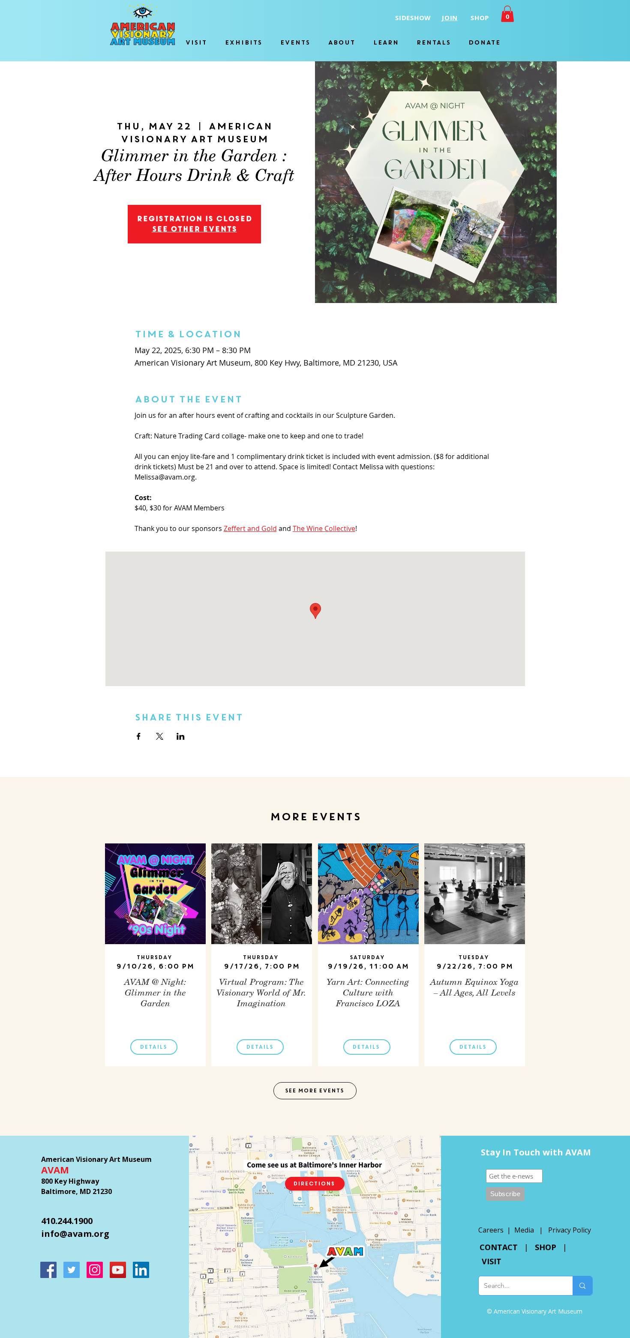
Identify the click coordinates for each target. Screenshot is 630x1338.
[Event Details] (155, 939)
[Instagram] (95, 1270)
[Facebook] (48, 1270)
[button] (507, 14)
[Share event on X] (160, 736)
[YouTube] (118, 1270)
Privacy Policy (569, 1230)
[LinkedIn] (141, 1270)
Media (524, 1230)
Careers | (496, 1230)
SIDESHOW (413, 17)
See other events (194, 229)
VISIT (491, 1261)
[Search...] (582, 1285)
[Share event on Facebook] (139, 736)
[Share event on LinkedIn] (181, 736)
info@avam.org (75, 1233)
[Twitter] (71, 1270)
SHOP (545, 1247)
